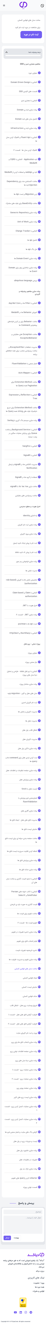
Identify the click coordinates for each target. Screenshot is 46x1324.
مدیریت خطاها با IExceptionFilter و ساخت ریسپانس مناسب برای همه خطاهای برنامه (21, 351)
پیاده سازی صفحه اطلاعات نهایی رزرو (23, 1051)
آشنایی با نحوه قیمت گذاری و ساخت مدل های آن (21, 880)
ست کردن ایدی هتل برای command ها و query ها (21, 759)
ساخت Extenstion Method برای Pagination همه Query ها (24, 384)
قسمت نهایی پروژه (30, 1187)
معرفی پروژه (32, 653)
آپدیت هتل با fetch (29, 789)
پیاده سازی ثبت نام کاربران (27, 524)
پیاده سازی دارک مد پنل (28, 1169)
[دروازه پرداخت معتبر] (23, 1302)
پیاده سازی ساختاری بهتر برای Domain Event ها (23, 269)
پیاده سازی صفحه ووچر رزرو (27, 1088)
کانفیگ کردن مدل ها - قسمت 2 (25, 150)
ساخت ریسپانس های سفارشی (26, 495)
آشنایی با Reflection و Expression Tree (23, 396)
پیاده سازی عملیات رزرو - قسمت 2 (24, 1079)
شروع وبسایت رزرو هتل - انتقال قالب (23, 1005)
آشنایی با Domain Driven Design (24, 82)
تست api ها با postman (27, 624)
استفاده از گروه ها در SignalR (26, 477)
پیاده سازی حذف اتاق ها (28, 869)
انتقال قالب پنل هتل (29, 730)
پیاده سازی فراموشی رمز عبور (26, 561)
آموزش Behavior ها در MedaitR (24, 312)
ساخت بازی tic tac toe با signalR (23, 486)
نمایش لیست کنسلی (29, 987)
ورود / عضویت (38, 1283)
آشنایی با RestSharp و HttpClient (23, 633)
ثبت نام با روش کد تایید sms (26, 552)
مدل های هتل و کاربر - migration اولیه (22, 693)
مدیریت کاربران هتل (29, 739)
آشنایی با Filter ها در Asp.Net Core (23, 303)
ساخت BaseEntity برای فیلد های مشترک (21, 203)
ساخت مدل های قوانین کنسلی (26, 968)
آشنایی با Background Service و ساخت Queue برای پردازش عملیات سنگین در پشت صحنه (21, 433)
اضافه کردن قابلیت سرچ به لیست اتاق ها (22, 851)
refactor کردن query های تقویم (24, 1178)
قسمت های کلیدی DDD (28, 91)
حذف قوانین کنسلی (30, 996)
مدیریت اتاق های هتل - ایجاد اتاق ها (23, 820)
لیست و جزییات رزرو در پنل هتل (25, 1141)
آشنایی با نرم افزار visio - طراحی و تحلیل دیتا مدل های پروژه (22, 673)
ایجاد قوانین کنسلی (30, 978)
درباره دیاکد (40, 1271)
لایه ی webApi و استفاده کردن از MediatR (21, 172)
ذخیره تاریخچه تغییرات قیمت (26, 950)
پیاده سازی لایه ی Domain (27, 109)
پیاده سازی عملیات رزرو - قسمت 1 (24, 1069)
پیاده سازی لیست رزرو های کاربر (25, 1097)
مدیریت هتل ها (31, 721)
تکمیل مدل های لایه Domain (26, 119)
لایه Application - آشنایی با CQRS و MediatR (23, 161)
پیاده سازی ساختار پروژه (28, 684)
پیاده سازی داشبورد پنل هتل (27, 1150)
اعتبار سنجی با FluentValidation (24, 363)
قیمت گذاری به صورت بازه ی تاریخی (23, 904)
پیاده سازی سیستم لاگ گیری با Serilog (22, 420)
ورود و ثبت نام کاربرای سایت (26, 1033)
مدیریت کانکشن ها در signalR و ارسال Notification (22, 466)
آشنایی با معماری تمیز (29, 100)
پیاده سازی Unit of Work (27, 221)
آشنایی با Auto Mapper (27, 372)
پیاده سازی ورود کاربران (28, 534)
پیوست (16, 1237)
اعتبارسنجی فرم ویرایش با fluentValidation (27, 800)
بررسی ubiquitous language (25, 280)
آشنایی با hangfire (30, 446)
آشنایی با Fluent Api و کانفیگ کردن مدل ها (21, 139)
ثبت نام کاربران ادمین (29, 702)
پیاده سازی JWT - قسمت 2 (26, 614)
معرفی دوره (33, 73)
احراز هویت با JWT (30, 605)
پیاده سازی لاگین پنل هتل (27, 748)
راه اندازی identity (30, 515)
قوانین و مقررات (38, 1291)
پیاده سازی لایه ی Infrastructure (24, 128)
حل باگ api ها (31, 249)
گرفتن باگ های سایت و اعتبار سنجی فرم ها (21, 1132)
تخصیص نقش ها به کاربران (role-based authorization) (21, 581)
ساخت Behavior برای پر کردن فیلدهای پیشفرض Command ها (22, 323)
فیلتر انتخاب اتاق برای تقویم (27, 941)
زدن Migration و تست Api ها (25, 194)
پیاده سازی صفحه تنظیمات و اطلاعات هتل (21, 770)
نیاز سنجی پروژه (31, 662)
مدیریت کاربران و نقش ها (27, 711)
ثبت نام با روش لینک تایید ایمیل (25, 543)
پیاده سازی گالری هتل (29, 811)
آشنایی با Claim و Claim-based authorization (25, 594)
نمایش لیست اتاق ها (29, 829)
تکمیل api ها (32, 240)
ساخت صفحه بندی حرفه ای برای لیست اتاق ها (21, 840)
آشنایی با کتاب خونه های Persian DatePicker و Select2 (24, 893)
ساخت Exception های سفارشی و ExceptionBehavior (24, 336)
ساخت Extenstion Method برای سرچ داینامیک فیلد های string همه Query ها (21, 409)
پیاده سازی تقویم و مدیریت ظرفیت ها (23, 959)
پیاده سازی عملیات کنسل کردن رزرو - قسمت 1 (21, 1108)
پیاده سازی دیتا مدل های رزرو (26, 1060)
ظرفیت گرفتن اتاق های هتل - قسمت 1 (22, 1014)
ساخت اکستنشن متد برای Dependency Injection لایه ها (22, 183)
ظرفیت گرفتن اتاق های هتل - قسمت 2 (22, 1024)
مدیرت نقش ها (31, 570)
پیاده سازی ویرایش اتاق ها (27, 860)
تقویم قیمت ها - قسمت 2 (27, 922)
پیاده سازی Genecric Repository (23, 212)
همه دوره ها (39, 1287)
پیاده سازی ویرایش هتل (28, 779)
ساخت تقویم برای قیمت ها (27, 913)
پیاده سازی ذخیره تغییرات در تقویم (24, 932)
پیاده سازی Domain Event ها (25, 258)
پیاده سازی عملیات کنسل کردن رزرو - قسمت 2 (21, 1121)
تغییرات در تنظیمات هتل (28, 1159)
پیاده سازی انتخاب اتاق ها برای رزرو (24, 1042)
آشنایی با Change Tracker (26, 231)
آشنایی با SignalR (30, 455)
